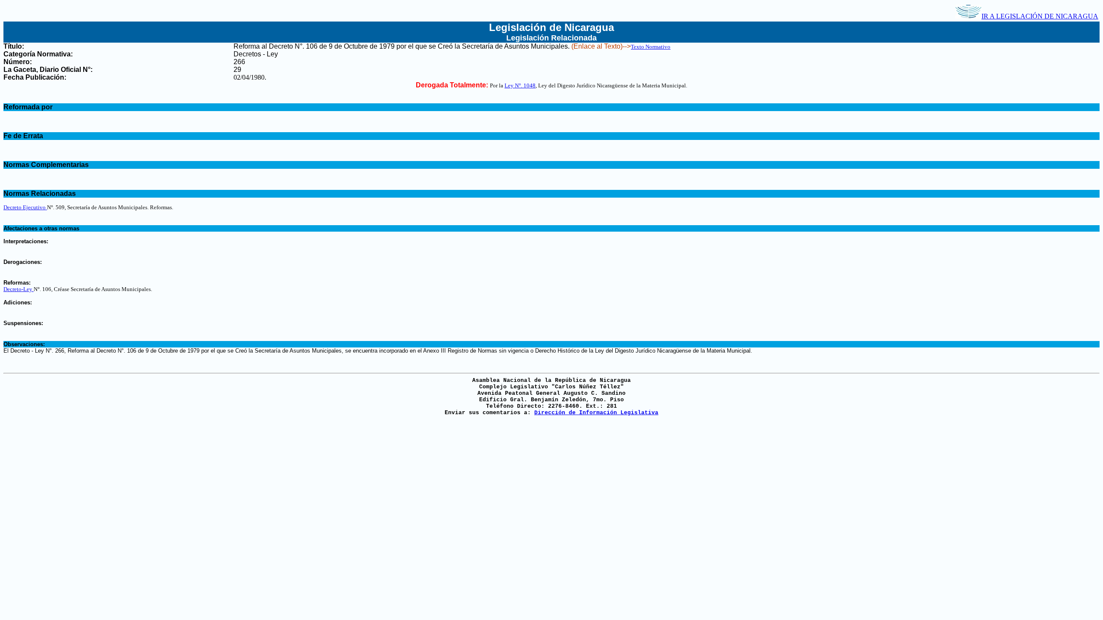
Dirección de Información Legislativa (596, 412)
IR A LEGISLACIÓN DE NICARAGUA (1039, 16)
